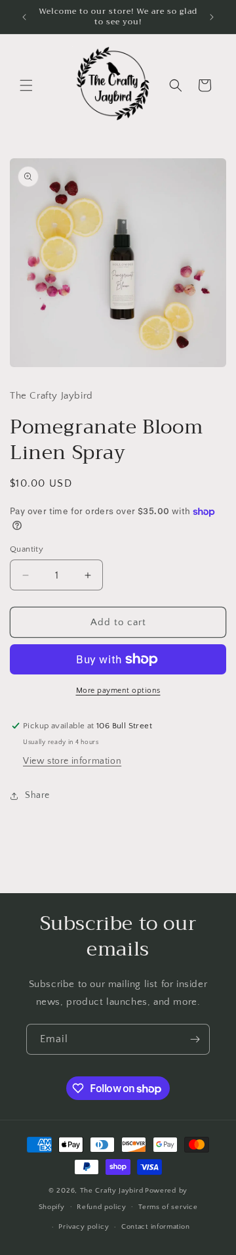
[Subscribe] (194, 1039)
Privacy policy (83, 1227)
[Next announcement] (211, 17)
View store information (72, 761)
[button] (26, 85)
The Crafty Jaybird (112, 1191)
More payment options (118, 690)
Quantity (26, 549)
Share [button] (37, 795)
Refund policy (101, 1207)
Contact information (155, 1227)
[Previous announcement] (24, 17)
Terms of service (167, 1207)
